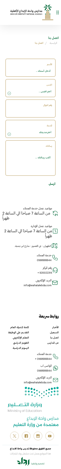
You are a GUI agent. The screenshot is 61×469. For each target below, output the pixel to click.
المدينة (49, 125)
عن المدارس (53, 342)
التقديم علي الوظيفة (18, 332)
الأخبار (55, 327)
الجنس (49, 84)
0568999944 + (43, 358)
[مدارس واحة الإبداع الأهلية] (31, 12)
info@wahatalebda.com (37, 285)
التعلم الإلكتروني (21, 337)
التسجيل (54, 332)
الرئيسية (53, 42)
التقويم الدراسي (21, 342)
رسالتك (49, 146)
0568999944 (44, 260)
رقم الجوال (47, 105)
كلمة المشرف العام (19, 327)
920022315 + (45, 272)
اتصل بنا (39, 42)
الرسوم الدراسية (21, 347)
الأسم (49, 64)
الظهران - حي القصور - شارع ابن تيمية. (33, 245)
